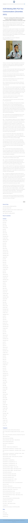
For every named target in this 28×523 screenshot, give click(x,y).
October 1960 (5, 421)
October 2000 (5, 408)
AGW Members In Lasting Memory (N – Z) (10, 465)
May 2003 (4, 401)
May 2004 (4, 395)
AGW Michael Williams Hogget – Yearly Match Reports (12, 470)
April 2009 (4, 380)
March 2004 (5, 397)
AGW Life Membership (6, 458)
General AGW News (6, 496)
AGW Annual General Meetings (8, 438)
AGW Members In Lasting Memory (8, 459)
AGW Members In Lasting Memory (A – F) (10, 461)
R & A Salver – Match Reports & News (9, 503)
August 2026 (5, 220)
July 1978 (4, 416)
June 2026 (4, 222)
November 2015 (5, 362)
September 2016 (6, 354)
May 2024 (4, 244)
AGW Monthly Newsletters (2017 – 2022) (10, 479)
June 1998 (4, 411)
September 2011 (6, 375)
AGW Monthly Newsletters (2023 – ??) (9, 480)
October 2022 (5, 269)
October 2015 (5, 364)
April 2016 (4, 361)
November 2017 (5, 340)
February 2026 (5, 227)
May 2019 (4, 317)
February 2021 (5, 290)
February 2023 (5, 265)
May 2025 (4, 231)
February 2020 (5, 305)
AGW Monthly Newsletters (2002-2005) (9, 473)
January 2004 (5, 399)
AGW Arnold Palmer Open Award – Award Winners (11, 439)
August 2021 (5, 281)
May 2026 (4, 224)
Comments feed (5, 514)
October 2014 (5, 371)
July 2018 (4, 329)
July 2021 (4, 283)
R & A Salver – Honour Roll (7, 501)
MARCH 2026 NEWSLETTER (7, 211)
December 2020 (5, 293)
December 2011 (5, 373)
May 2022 (4, 272)
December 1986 (5, 413)
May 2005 (4, 392)
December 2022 (5, 267)
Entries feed (5, 512)
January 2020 (5, 307)
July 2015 (4, 366)
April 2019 (4, 319)
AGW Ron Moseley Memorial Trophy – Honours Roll (11, 492)
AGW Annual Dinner (6, 436)
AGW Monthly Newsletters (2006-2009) (9, 475)
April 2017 (4, 345)
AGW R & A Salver (6, 484)
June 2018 (4, 331)
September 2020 (6, 297)
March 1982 (5, 415)
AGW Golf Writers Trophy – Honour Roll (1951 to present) (12, 456)
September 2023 (6, 255)
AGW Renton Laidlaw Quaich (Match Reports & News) (12, 487)
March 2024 (5, 248)
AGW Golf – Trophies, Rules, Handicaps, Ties (10, 446)
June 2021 (4, 284)
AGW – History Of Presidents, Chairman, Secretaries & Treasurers (14, 434)
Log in (4, 511)
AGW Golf (4, 445)
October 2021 (5, 277)
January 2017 (5, 349)
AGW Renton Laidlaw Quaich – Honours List (10, 489)
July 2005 (4, 390)
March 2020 (5, 303)
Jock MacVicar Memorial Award (8, 499)
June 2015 (4, 368)
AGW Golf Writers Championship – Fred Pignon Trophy (12, 448)
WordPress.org (5, 516)
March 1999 (5, 409)
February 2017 (5, 347)
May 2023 (4, 262)
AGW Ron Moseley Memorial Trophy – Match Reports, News (13, 494)
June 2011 (4, 376)
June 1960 (4, 423)
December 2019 (5, 309)
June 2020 (4, 300)
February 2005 (5, 394)
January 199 (5, 425)
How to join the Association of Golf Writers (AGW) (11, 498)
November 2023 (5, 253)
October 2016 (5, 352)
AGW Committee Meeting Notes (8, 441)
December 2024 (5, 236)
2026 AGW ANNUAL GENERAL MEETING (9, 206)
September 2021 (6, 279)
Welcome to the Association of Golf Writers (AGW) (11, 506)
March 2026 (5, 225)
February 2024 (5, 250)
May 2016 (4, 359)
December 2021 (5, 276)
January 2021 (5, 291)
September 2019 (6, 314)
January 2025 (5, 234)
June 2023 (4, 260)
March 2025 (5, 232)
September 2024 (6, 239)
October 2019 (5, 312)
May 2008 (4, 385)
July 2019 (4, 316)
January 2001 (5, 406)
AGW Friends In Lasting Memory (8, 443)
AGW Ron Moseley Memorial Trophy (9, 491)
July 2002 (4, 402)
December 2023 (5, 251)
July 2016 (4, 356)
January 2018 (5, 336)
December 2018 (5, 324)
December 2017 (5, 338)
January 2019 (5, 323)
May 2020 (4, 302)
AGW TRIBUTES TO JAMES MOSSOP (9, 213)
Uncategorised (5, 505)
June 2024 (4, 243)
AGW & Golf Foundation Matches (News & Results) (11, 429)
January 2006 (5, 388)
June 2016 (4, 357)
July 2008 (4, 383)
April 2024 (4, 246)
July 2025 (4, 229)
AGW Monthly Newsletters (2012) (8, 477)
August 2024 (5, 241)
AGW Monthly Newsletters (7, 472)
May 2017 (4, 343)
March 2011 (5, 378)
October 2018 (5, 328)
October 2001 (5, 404)
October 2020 (5, 295)
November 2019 (5, 310)
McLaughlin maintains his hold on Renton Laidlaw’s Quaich (13, 209)
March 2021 (5, 288)
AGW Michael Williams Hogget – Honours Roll (10, 466)
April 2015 (4, 369)
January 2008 (5, 387)
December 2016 (5, 350)
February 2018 (5, 335)
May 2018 (4, 333)
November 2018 (5, 326)
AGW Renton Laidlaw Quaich (7, 485)
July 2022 (4, 270)
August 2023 (5, 257)
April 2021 (4, 286)
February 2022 (5, 274)
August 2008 (5, 382)
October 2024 (5, 237)
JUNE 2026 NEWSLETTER (7, 207)
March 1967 (5, 418)
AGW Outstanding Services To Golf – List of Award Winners (13, 482)
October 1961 (5, 420)
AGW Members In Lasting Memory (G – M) (10, 463)
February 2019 (5, 321)
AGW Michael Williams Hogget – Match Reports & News (12, 468)
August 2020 (5, 298)
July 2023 (4, 258)
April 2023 (4, 264)
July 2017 (4, 342)
